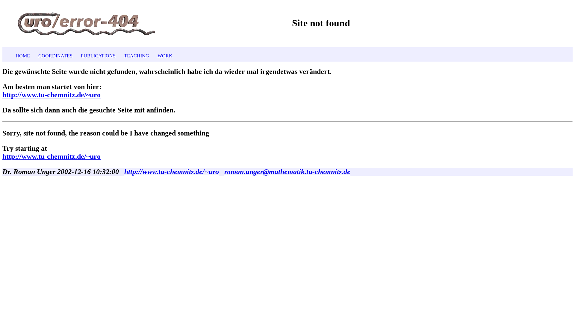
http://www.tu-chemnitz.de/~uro (51, 95)
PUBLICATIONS (98, 55)
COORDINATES (55, 55)
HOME (23, 55)
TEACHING (136, 55)
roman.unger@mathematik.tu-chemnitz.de (287, 172)
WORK (165, 55)
